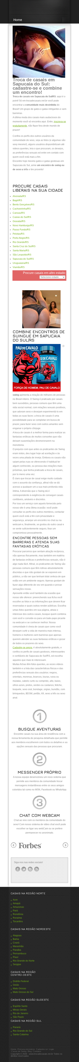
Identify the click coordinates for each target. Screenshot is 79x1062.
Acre (15, 899)
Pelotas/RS (18, 233)
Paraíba (17, 950)
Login (51, 1049)
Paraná (17, 1027)
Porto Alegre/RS (21, 238)
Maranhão (18, 946)
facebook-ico (17, 869)
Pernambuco (19, 953)
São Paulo (18, 1017)
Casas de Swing (18, 1051)
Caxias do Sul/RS (22, 217)
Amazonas (18, 907)
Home (17, 19)
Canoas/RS (19, 213)
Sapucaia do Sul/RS (23, 259)
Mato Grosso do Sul (23, 992)
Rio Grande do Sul (22, 1031)
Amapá (16, 903)
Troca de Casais (39, 7)
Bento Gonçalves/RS (23, 204)
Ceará (16, 942)
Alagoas (17, 935)
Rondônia (18, 914)
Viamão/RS (19, 267)
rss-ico (36, 869)
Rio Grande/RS (21, 242)
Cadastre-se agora (22, 647)
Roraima (17, 917)
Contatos (37, 1051)
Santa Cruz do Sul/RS (24, 246)
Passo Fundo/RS (21, 229)
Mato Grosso (19, 988)
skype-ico (30, 869)
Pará (15, 910)
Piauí (15, 957)
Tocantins (18, 921)
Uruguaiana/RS (21, 263)
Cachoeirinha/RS (22, 208)
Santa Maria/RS (21, 250)
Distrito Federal (21, 981)
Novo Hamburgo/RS (23, 225)
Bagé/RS (17, 200)
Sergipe (17, 964)
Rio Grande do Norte (24, 960)
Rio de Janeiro (20, 1013)
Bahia (16, 939)
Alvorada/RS (19, 196)
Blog (30, 1051)
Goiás (16, 985)
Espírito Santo (20, 1006)
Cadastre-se (42, 1049)
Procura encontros (26, 1049)
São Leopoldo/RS (22, 254)
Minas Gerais (20, 1009)
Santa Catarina (21, 1034)
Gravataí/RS (19, 221)
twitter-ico (24, 869)
